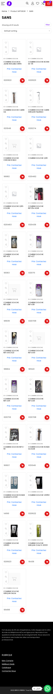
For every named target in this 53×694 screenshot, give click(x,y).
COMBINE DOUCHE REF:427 (35, 255)
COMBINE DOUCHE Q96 (38, 158)
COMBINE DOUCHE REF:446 (11, 400)
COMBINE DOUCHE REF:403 (11, 255)
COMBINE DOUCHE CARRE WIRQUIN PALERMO (38, 111)
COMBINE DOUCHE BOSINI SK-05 (38, 63)
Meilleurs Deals (8, 664)
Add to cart (22, 80)
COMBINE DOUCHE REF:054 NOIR (35, 207)
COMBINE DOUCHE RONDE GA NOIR (39, 448)
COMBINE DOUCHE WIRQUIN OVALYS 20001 (38, 544)
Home (4, 11)
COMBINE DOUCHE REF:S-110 (13, 448)
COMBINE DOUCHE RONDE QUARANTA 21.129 (14, 496)
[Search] (27, 3)
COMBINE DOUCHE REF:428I (11, 303)
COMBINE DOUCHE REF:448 (35, 400)
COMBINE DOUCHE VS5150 (39, 495)
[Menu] (3, 3)
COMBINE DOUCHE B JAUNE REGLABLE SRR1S (12, 63)
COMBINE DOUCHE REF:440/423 (11, 351)
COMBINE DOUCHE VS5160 (11, 544)
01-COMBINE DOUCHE (10, 59)
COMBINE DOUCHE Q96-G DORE (13, 207)
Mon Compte (7, 660)
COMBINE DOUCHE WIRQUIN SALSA (11, 592)
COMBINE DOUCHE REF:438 (35, 303)
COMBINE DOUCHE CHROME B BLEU (11, 159)
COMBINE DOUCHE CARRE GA (14, 111)
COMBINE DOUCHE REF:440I (35, 351)
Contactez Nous (9, 671)
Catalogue (6, 667)
